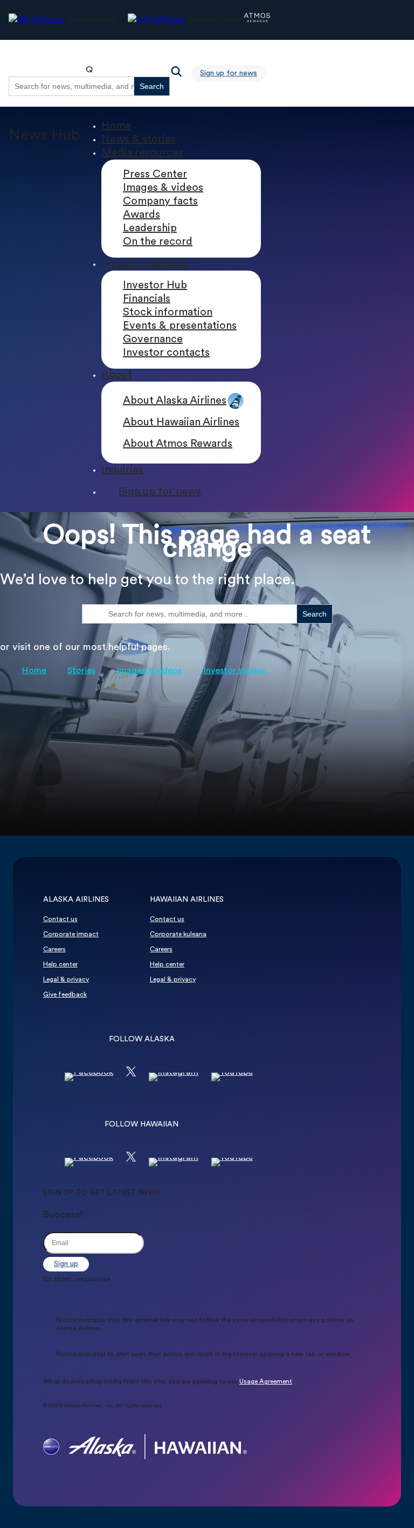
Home (116, 126)
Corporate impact (71, 934)
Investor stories (234, 671)
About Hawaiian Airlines (181, 422)
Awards (141, 215)
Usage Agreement (265, 1382)
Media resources (142, 153)
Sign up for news (228, 74)
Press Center (155, 174)
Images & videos (163, 188)
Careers (54, 949)
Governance (153, 339)
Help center (60, 965)
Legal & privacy (66, 980)
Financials (146, 299)
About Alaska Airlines (174, 401)
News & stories (138, 139)
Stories (81, 671)
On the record (157, 242)
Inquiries (122, 470)
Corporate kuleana (178, 934)
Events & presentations (180, 326)
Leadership (150, 228)
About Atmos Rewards (177, 444)
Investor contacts (166, 353)
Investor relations (144, 264)
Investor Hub (155, 285)
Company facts (160, 201)
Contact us (60, 919)
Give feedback (65, 995)
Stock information (167, 312)
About (116, 375)
